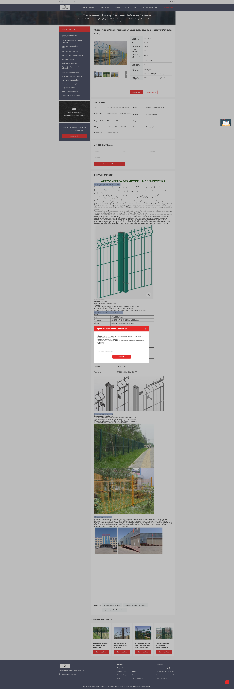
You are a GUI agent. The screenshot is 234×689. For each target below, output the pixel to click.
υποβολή (121, 357)
